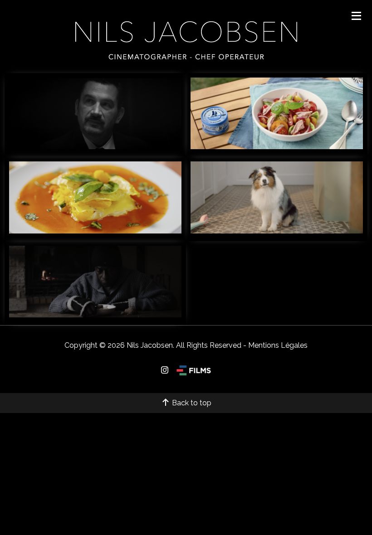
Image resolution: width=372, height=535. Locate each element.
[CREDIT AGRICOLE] (277, 231)
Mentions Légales (278, 345)
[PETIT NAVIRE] (277, 146)
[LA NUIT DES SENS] (95, 146)
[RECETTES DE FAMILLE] (95, 231)
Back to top (190, 403)
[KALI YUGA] (95, 315)
